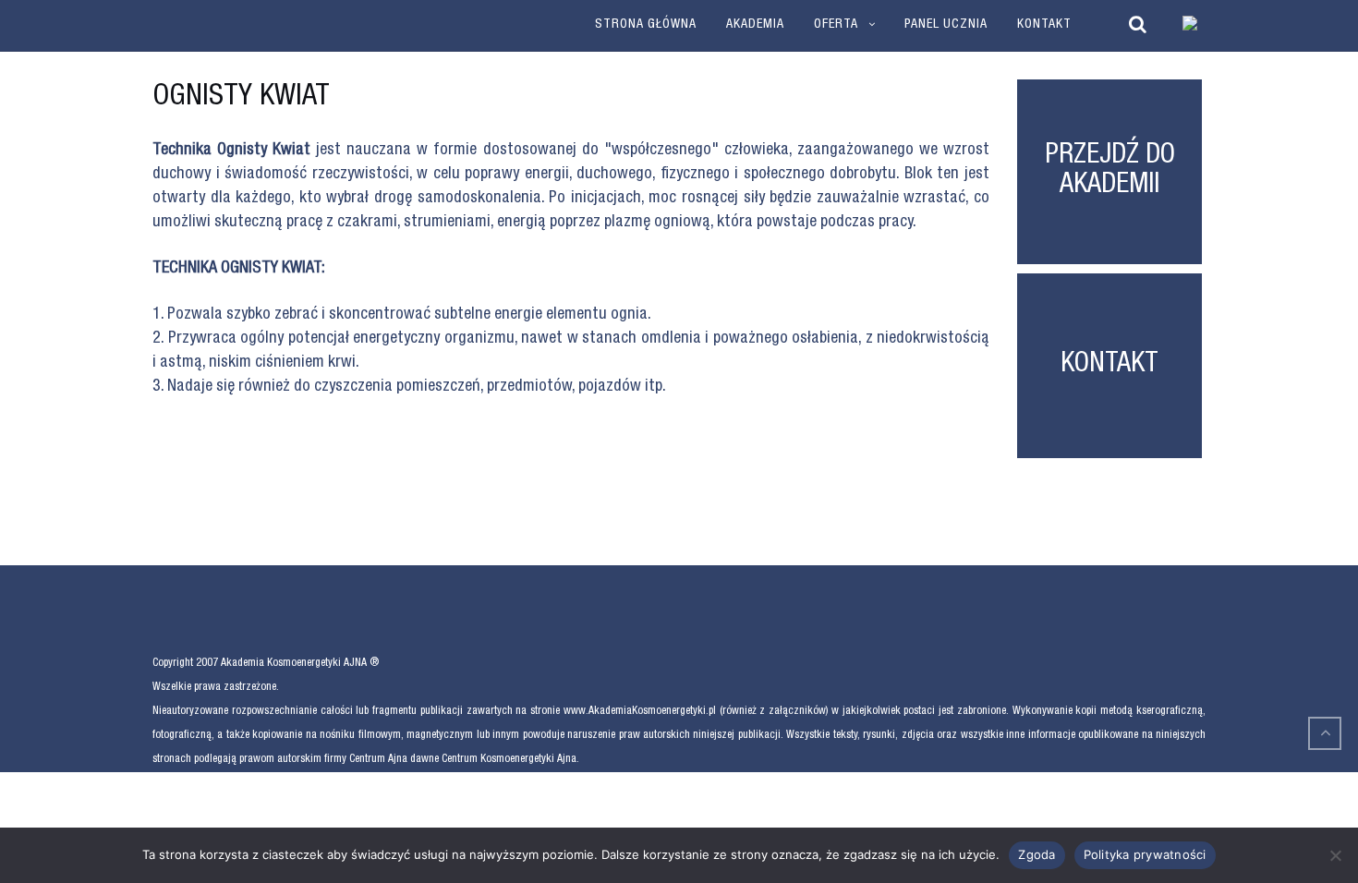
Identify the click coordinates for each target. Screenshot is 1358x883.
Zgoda (1036, 854)
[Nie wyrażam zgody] (1335, 855)
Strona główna (646, 24)
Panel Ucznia (946, 24)
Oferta (836, 24)
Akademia (755, 24)
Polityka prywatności (1145, 854)
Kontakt (1044, 24)
